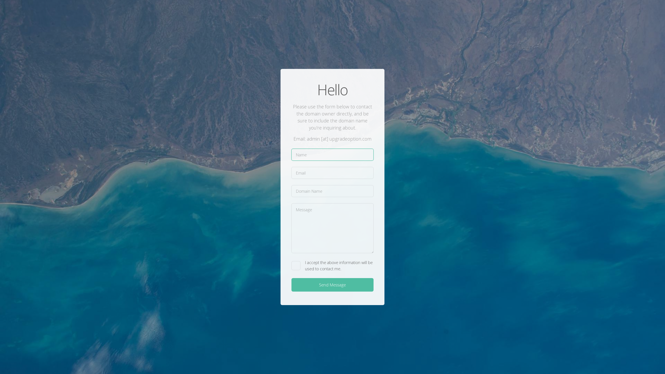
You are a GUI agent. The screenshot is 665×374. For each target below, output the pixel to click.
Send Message (332, 285)
